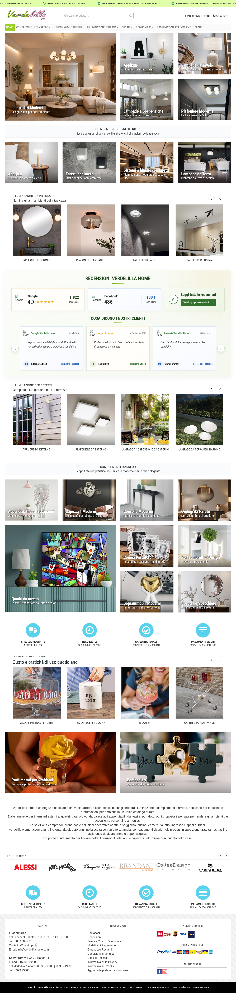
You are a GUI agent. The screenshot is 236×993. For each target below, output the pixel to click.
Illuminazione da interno (32, 195)
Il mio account (192, 15)
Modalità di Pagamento (101, 945)
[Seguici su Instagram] (164, 971)
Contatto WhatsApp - (22, 945)
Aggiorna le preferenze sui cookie (108, 970)
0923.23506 (22, 970)
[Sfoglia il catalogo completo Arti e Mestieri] (56, 867)
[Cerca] (130, 16)
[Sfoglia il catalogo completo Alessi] (19, 867)
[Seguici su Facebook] (159, 971)
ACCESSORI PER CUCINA (29, 656)
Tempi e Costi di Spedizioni (104, 941)
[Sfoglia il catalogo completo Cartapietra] (204, 867)
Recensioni (94, 937)
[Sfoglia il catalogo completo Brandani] (130, 867)
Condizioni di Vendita (100, 953)
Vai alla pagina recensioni (198, 302)
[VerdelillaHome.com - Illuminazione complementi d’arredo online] (26, 15)
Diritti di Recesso (97, 957)
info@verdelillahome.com (33, 949)
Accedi (206, 15)
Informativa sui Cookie (101, 966)
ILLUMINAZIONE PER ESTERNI (33, 385)
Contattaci (93, 933)
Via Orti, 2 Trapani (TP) (30, 957)
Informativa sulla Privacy (102, 962)
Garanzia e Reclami (99, 949)
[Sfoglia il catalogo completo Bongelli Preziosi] (93, 867)
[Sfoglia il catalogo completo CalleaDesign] (167, 867)
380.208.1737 (23, 941)
